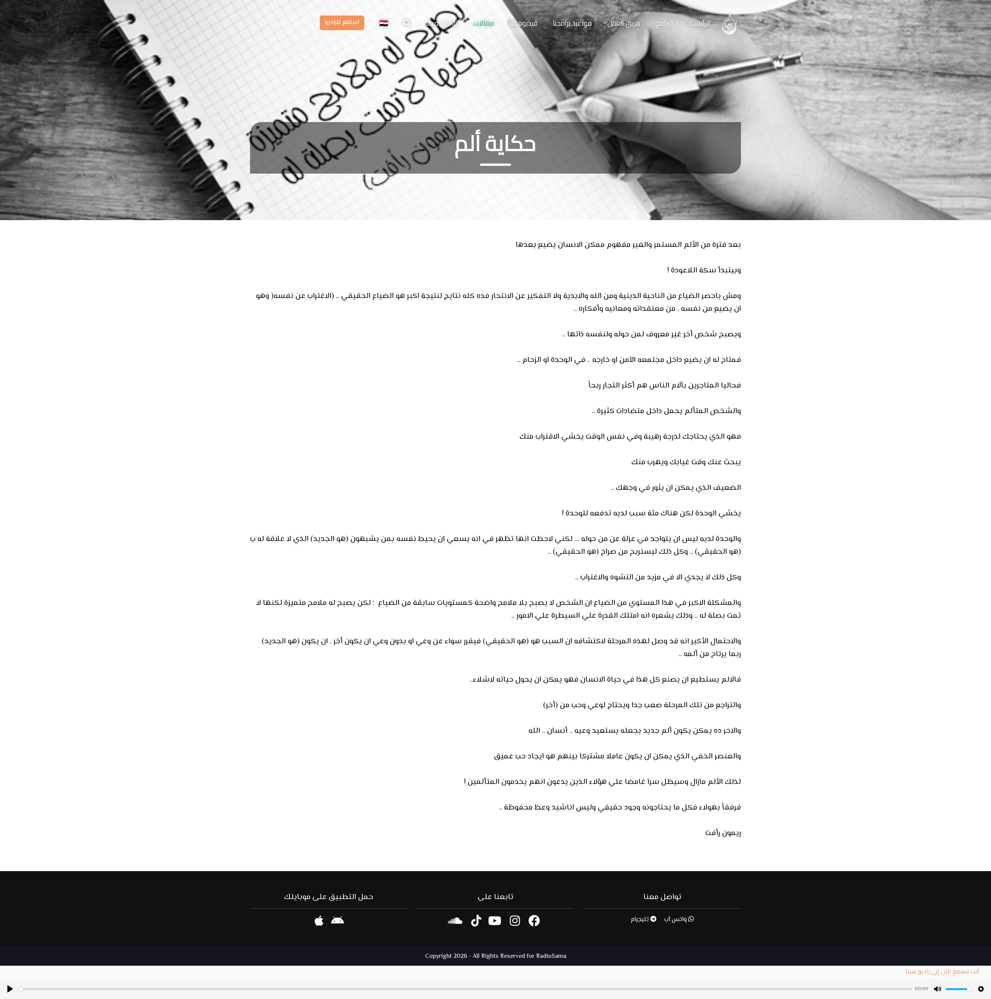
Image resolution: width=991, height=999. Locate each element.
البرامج (664, 23)
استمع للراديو (342, 23)
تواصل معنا (442, 23)
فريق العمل (623, 23)
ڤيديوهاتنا (523, 23)
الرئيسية (699, 23)
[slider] (465, 989)
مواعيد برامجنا (572, 23)
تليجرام (640, 920)
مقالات (483, 23)
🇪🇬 (383, 23)
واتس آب (676, 920)
